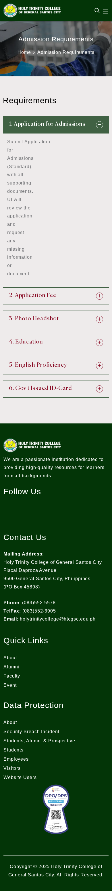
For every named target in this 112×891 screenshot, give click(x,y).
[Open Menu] (106, 11)
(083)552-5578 (39, 602)
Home (24, 52)
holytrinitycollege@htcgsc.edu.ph (58, 619)
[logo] (32, 10)
